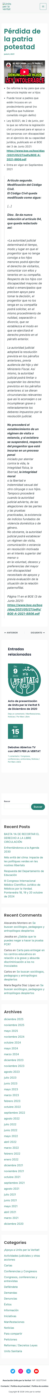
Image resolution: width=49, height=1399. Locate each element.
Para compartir (13, 1333)
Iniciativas (10, 1316)
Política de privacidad (20, 1386)
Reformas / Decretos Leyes (20, 1345)
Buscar (7, 801)
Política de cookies (40, 1386)
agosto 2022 (12, 1118)
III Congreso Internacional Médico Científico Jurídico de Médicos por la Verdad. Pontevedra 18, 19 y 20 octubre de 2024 (23, 888)
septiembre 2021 (14, 1182)
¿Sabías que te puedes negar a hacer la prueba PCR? (23, 940)
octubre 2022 (12, 1106)
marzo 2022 (11, 1147)
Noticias (11, 716)
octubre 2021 (12, 1177)
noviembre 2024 (14, 1036)
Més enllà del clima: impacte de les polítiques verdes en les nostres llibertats (23, 861)
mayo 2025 (11, 1030)
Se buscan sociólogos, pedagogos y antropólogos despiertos (24, 926)
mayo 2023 (11, 1089)
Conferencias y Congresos (20, 1271)
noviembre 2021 (14, 1171)
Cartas (8, 1265)
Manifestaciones (33, 714)
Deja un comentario (16, 714)
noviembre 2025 (14, 1025)
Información (11, 1310)
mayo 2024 (11, 1048)
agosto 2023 (12, 1071)
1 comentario (13, 756)
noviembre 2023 (14, 1066)
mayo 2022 (11, 1136)
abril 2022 (10, 1141)
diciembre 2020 (14, 1223)
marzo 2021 (11, 1217)
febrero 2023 (12, 1101)
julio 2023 (10, 1077)
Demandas (10, 1292)
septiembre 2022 (14, 1112)
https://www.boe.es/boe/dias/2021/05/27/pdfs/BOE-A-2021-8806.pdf (26, 155)
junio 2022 (10, 1130)
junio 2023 (10, 1083)
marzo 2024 (11, 1054)
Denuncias (10, 1298)
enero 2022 (11, 1159)
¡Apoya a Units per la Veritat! (21, 1249)
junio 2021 (10, 1200)
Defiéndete (11, 1286)
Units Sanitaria (13, 1351)
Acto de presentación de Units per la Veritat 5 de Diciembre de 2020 (24, 705)
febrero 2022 (12, 1153)
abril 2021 (10, 1212)
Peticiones (10, 1339)
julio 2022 (10, 1124)
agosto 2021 (11, 1188)
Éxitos (7, 1304)
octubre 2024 (12, 1042)
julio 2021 (10, 1194)
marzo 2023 (11, 1095)
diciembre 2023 (14, 1060)
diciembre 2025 (13, 1019)
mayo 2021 (11, 1206)
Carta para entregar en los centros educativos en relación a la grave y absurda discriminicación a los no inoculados (24, 958)
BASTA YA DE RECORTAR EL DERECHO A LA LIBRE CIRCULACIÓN (21, 838)
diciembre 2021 (13, 1165)
